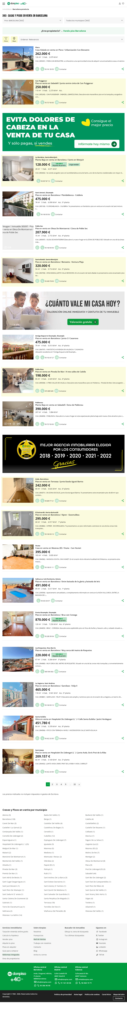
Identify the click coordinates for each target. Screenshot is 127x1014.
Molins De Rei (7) (92, 852)
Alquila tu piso (8, 943)
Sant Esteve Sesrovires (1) (54, 882)
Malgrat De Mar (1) (10, 848)
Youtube (102, 943)
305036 (42, 383)
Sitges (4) (89, 898)
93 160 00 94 (49, 248)
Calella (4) (89, 819)
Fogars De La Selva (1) (94, 840)
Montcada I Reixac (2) (53, 857)
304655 (42, 628)
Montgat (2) (90, 857)
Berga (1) (47, 819)
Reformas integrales (10, 954)
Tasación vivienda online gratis (15, 931)
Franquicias (38, 935)
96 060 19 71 (86, 983)
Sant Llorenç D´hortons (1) (55, 886)
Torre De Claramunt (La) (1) (13, 907)
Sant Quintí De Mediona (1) (55, 890)
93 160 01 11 (49, 567)
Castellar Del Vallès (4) (53, 823)
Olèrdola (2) (49, 861)
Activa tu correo (40, 954)
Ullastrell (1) (90, 907)
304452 (42, 764)
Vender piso (7, 939)
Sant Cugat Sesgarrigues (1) (13, 882)
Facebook (102, 931)
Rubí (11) (47, 873)
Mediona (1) (49, 852)
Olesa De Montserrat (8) (95, 861)
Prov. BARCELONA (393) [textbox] (14, 20)
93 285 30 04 (49, 636)
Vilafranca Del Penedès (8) (55, 911)
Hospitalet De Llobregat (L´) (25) (15, 844)
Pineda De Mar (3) (9, 869)
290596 (42, 593)
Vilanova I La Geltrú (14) (12, 915)
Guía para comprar (10, 951)
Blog (35, 951)
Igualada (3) (49, 844)
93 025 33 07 (45, 601)
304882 (42, 526)
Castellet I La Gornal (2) (12, 827)
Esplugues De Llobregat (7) (55, 840)
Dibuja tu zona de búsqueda (76, 931)
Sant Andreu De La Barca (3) (55, 877)
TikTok (101, 954)
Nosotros (37, 931)
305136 (42, 206)
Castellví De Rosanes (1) (95, 827)
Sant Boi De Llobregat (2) (95, 877)
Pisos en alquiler (9, 947)
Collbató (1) (90, 831)
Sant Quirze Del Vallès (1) (95, 890)
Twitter (101, 935)
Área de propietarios (11, 958)
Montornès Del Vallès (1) (12, 861)
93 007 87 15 (45, 181)
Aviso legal (78, 994)
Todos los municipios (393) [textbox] (78, 20)
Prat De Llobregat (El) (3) (95, 869)
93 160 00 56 (45, 214)
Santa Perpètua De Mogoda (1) (56, 898)
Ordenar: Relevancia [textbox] (30, 39)
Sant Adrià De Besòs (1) (12, 877)
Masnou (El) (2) (91, 848)
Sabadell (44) (90, 873)
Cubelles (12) (49, 836)
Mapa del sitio (119, 994)
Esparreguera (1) (9, 840)
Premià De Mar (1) (9, 873)
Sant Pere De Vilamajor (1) (13, 890)
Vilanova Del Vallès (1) (94, 911)
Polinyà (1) (48, 869)
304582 (42, 559)
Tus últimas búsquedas (74, 935)
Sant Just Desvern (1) (11, 886)
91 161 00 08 (66, 983)
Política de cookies (92, 994)
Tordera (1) (90, 902)
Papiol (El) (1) (49, 865)
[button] (5, 58)
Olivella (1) (6, 865)
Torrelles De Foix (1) (52, 907)
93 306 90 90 (45, 985)
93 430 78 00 (49, 281)
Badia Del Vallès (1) (52, 815)
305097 (42, 239)
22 (75, 784)
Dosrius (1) (89, 836)
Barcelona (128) (8, 819)
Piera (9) (88, 865)
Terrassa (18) (49, 902)
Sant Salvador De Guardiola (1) (56, 894)
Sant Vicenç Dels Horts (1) (96, 894)
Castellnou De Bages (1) (54, 827)
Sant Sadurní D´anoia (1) (12, 894)
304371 (42, 493)
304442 (42, 173)
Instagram (102, 939)
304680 (42, 663)
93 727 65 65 (49, 102)
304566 (42, 730)
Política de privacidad (63, 994)
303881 (42, 697)
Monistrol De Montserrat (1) (13, 857)
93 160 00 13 (49, 534)
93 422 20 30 (49, 738)
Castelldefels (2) (92, 823)
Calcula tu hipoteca (10, 935)
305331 (42, 61)
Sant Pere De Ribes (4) (94, 886)
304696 (42, 416)
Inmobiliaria (6, 9)
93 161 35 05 (49, 69)
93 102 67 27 (49, 358)
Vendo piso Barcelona (74, 30)
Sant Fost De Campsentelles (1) (98, 882)
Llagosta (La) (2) (91, 844)
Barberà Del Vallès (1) (94, 815)
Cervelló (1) (48, 831)
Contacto (37, 947)
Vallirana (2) (7, 911)
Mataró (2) (6, 852)
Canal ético (106, 994)
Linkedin (102, 947)
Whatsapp (102, 951)
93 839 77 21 (49, 501)
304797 (42, 349)
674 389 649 (48, 391)
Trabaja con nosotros (42, 943)
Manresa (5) (49, 848)
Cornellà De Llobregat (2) (12, 836)
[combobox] (32, 20)
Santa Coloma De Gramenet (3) (15, 898)
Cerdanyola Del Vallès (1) (12, 831)
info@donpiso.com (44, 982)
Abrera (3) (6, 815)
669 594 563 (48, 672)
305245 (42, 94)
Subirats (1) (7, 902)
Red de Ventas (40, 939)
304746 (42, 273)
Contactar (62, 69)
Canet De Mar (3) (9, 823)
